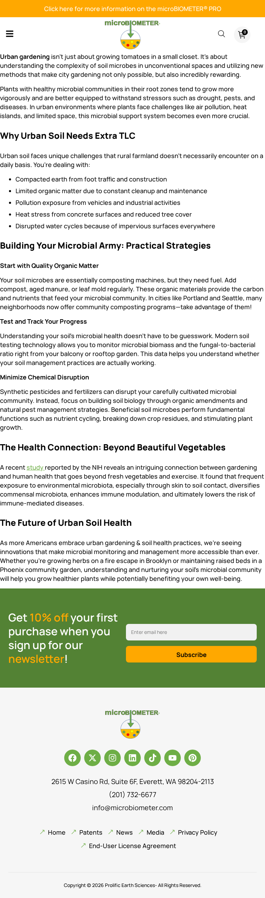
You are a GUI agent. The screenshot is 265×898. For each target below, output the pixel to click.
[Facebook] (72, 758)
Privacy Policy (197, 832)
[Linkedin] (132, 758)
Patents (90, 832)
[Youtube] (172, 758)
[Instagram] (112, 758)
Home (57, 832)
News (124, 832)
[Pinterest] (192, 758)
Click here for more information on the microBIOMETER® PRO (132, 8)
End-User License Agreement (132, 846)
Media (155, 832)
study (36, 467)
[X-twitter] (92, 758)
